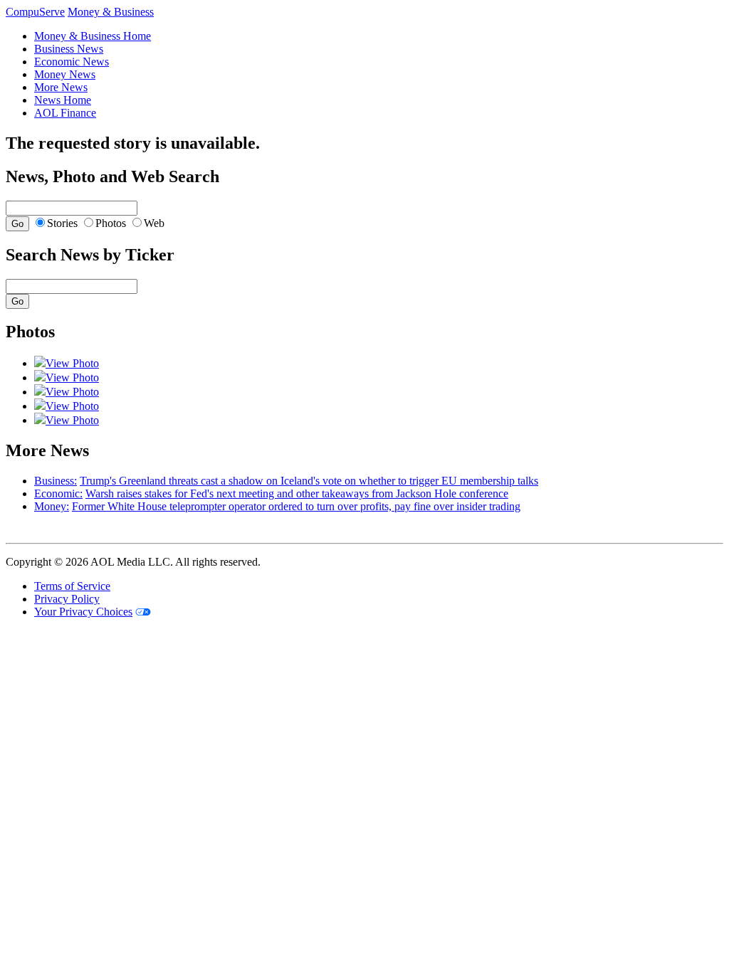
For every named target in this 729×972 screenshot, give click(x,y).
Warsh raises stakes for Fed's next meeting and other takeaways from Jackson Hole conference (296, 493)
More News (61, 87)
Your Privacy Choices (83, 612)
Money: (51, 506)
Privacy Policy (67, 599)
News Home (62, 100)
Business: (55, 481)
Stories (62, 223)
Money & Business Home (92, 36)
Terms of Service (72, 586)
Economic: (58, 493)
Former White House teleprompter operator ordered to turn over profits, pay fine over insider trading (296, 506)
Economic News (71, 62)
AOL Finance (65, 113)
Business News (68, 49)
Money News (64, 74)
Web (154, 223)
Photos (110, 223)
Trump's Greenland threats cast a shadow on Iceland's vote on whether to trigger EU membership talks (309, 481)
